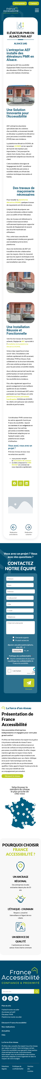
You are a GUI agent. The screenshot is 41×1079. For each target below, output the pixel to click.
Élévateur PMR (7, 1014)
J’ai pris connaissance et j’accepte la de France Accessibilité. (21, 661)
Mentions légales (5, 1067)
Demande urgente (22, 637)
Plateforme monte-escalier (12, 1017)
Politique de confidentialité (20, 656)
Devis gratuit (20, 3)
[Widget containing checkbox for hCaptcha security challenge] (20, 671)
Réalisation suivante (28, 533)
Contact (34, 3)
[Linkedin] (26, 483)
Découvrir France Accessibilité (14, 1023)
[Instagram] (20, 483)
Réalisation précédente (13, 533)
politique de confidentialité (20, 661)
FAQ (3, 1035)
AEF (23, 341)
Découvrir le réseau (12, 776)
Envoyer (28, 689)
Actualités (6, 1031)
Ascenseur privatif (8, 1012)
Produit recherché (22, 640)
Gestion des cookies (30, 1068)
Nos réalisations (8, 1027)
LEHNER (17, 146)
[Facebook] (14, 483)
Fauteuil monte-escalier (10, 1009)
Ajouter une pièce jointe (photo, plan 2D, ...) (20, 646)
